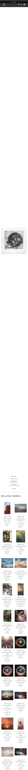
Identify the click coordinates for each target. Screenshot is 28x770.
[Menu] (24, 4)
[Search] (18, 4)
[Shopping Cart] (21, 4)
